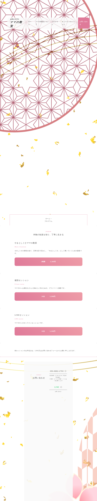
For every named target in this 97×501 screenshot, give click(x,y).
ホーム (47, 218)
